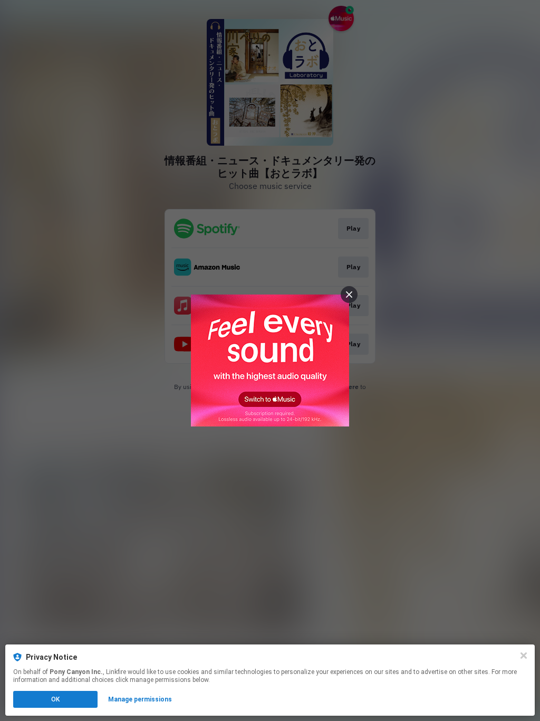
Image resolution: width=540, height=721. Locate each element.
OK (55, 699)
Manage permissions (140, 699)
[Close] (523, 655)
